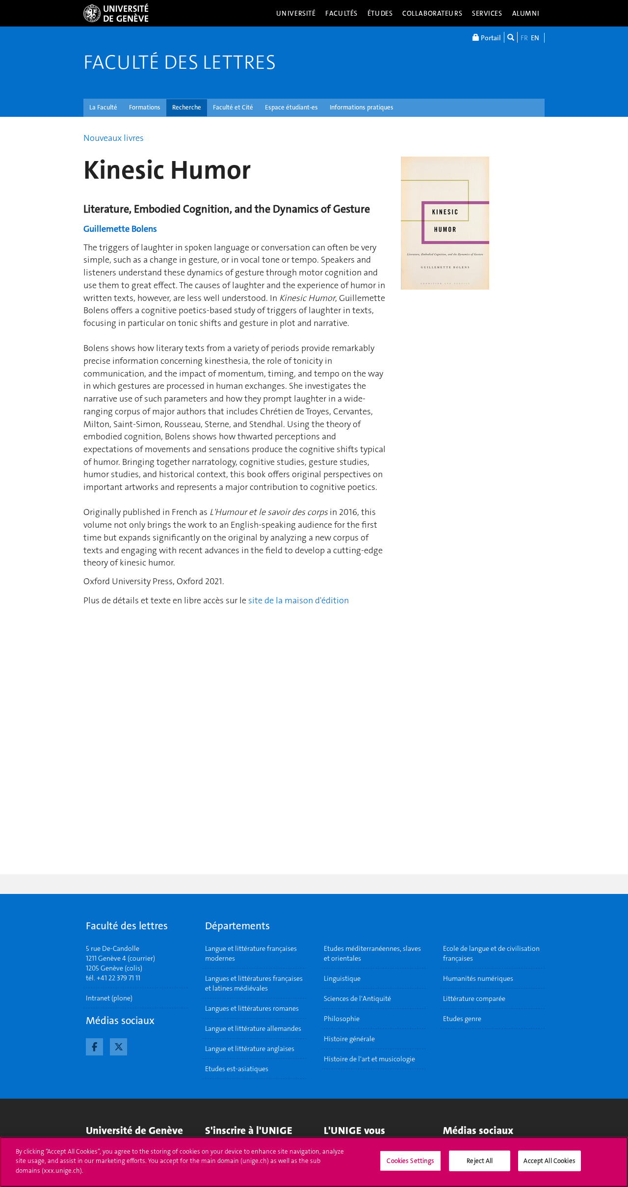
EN (535, 37)
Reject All (480, 1161)
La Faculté (103, 107)
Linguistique (342, 978)
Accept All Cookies (549, 1161)
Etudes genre (462, 1018)
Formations (144, 107)
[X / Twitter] (118, 1045)
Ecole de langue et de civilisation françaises (491, 953)
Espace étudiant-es (291, 107)
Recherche (186, 107)
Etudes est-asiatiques (236, 1068)
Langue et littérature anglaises (249, 1048)
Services (487, 13)
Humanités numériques (478, 978)
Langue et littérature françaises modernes (251, 953)
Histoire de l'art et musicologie (369, 1058)
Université (296, 13)
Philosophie (342, 1018)
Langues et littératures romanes (252, 1008)
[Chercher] (510, 37)
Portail (490, 37)
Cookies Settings (410, 1161)
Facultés (341, 13)
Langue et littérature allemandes (253, 1028)
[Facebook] (94, 1045)
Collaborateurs (432, 13)
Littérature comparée (474, 998)
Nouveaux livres (113, 138)
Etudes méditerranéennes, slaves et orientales (372, 953)
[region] (314, 1162)
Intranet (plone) (109, 998)
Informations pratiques (361, 107)
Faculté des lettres (179, 62)
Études (379, 13)
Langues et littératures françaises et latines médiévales (254, 983)
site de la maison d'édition (298, 600)
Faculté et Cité (233, 107)
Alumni (526, 13)
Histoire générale (349, 1038)
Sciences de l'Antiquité (357, 998)
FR (524, 37)
